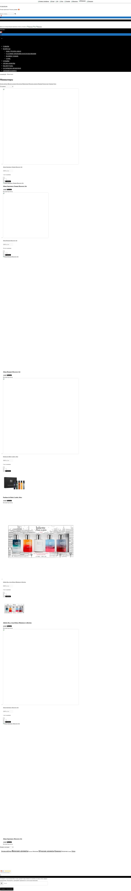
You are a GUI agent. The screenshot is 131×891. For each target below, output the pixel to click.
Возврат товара (12, 56)
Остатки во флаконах (12, 68)
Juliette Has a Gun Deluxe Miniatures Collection (14, 582)
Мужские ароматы (33, 83)
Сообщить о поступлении (7, 889)
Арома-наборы (9, 63)
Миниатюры (25, 83)
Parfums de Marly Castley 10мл (10, 456)
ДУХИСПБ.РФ (3, 6)
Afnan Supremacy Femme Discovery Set (12, 167)
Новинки (40, 83)
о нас (8, 58)
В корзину (8, 181)
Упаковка (51, 83)
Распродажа (8, 66)
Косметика (19, 83)
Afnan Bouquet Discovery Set (10, 240)
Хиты (54, 83)
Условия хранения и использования (21, 53)
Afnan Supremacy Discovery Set (10, 707)
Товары (6, 46)
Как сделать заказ (13, 51)
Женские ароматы (12, 83)
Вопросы (6, 49)
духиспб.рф (3, 74)
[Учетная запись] (0, 23)
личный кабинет (10, 70)
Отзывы (6, 61)
